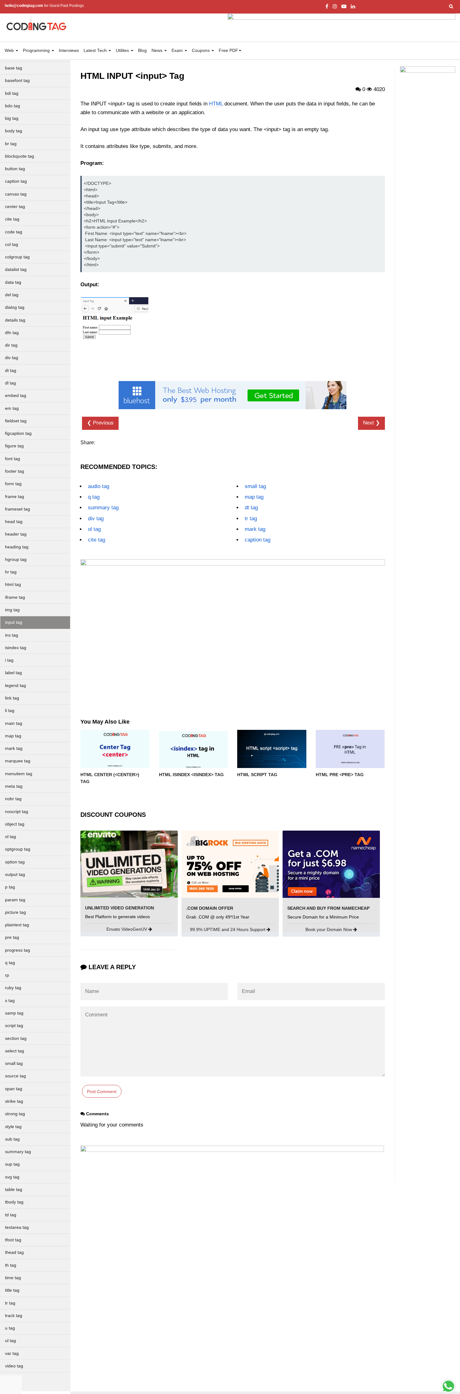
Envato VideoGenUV (127, 929)
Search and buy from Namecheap (328, 908)
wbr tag (12, 1378)
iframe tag (15, 597)
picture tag (15, 912)
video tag (14, 1366)
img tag (12, 610)
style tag (13, 1126)
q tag (10, 962)
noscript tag (16, 811)
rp (7, 975)
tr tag (10, 1303)
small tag (14, 1063)
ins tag (11, 635)
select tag (14, 1051)
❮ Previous (100, 423)
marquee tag (17, 761)
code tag (13, 232)
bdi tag (11, 93)
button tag (15, 168)
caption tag (16, 181)
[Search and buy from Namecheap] (331, 864)
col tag (11, 244)
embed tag (15, 395)
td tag (10, 1215)
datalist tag (16, 269)
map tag (13, 736)
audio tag (98, 486)
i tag (9, 660)
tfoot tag (13, 1240)
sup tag (12, 1164)
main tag (13, 723)
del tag (11, 295)
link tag (12, 698)
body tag (13, 131)
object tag (14, 824)
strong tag (15, 1114)
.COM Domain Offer (209, 908)
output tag (15, 874)
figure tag (14, 446)
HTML (216, 104)
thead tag (14, 1252)
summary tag (18, 1151)
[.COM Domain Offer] (230, 864)
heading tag (16, 547)
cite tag (12, 219)
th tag (10, 1265)
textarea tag (17, 1227)
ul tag (10, 1340)
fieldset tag (16, 421)
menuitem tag (18, 773)
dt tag (10, 370)
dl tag (10, 383)
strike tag (14, 1101)
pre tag (12, 937)
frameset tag (17, 509)
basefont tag (17, 80)
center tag (15, 206)
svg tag (12, 1177)
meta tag (14, 786)
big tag (11, 118)
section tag (16, 1038)
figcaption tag (18, 433)
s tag (10, 1000)
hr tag (11, 572)
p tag (10, 887)
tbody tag (14, 1202)
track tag (13, 1315)
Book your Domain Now (329, 929)
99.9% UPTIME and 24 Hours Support (228, 929)
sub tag (12, 1139)
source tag (15, 1076)
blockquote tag (19, 156)
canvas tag (16, 194)
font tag (12, 458)
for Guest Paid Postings (44, 5)
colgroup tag (17, 257)
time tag (13, 1277)
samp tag (14, 1013)
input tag (13, 622)
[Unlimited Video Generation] (129, 864)
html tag (13, 584)
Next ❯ (371, 423)
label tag (13, 672)
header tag (16, 534)
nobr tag (13, 798)
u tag (10, 1328)
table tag (13, 1189)
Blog (142, 50)
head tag (14, 521)
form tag (13, 483)
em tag (12, 408)
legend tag (15, 685)
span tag (13, 1088)
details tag (15, 320)
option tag (15, 862)
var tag (12, 1353)
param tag (15, 900)
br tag (11, 143)
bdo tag (12, 106)
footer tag (14, 471)
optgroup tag (17, 849)
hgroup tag (16, 559)
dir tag (11, 345)
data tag (13, 282)
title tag (12, 1290)
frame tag (14, 496)
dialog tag (14, 307)
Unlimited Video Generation (119, 907)
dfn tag (12, 332)
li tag (9, 710)
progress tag (17, 950)
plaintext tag (17, 925)
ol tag (10, 836)
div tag (11, 357)
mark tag (14, 748)
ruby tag (13, 987)
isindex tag (15, 647)
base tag (13, 68)
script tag (14, 1025)
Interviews (69, 50)
